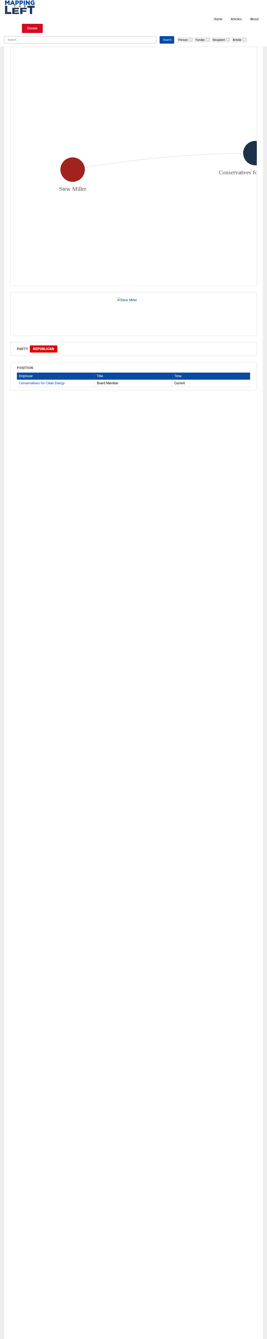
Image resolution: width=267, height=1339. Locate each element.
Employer (26, 376)
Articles (236, 19)
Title (100, 376)
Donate (32, 28)
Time (177, 376)
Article (237, 40)
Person (183, 40)
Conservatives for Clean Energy (42, 383)
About (254, 19)
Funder (200, 40)
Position (25, 367)
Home (218, 19)
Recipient (219, 40)
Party (22, 349)
